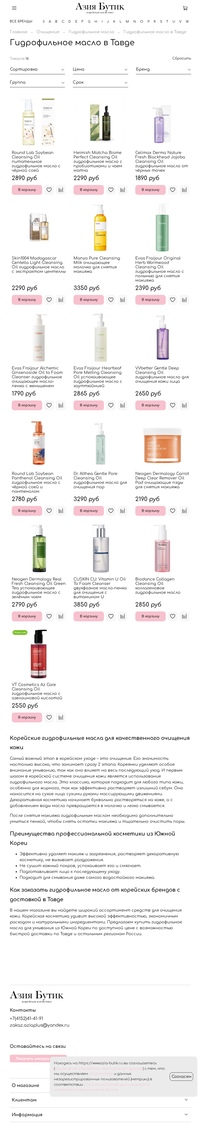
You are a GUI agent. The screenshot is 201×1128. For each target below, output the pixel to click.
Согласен (181, 1076)
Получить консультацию (38, 1058)
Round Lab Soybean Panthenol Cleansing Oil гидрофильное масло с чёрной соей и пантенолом (37, 483)
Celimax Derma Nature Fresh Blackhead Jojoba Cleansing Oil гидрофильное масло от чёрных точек (161, 162)
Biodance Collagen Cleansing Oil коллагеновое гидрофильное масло (157, 586)
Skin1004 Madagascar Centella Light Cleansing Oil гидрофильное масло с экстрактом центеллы (39, 265)
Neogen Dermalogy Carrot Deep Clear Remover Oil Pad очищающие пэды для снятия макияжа (162, 480)
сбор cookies (101, 1074)
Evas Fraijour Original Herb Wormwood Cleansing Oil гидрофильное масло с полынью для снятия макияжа (159, 269)
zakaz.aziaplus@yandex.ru (39, 1025)
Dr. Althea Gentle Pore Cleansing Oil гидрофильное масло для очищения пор (100, 480)
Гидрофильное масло (91, 32)
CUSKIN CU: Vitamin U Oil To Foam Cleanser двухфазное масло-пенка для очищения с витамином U (100, 588)
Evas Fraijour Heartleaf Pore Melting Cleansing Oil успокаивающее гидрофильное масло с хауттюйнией (98, 377)
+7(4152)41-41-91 (26, 1018)
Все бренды (21, 21)
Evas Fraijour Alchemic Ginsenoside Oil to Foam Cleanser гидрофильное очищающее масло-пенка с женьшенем (37, 377)
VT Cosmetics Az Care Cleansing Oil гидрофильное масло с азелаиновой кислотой (37, 691)
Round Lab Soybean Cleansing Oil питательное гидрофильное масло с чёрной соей (36, 162)
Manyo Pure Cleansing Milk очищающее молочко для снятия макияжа (97, 265)
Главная (18, 32)
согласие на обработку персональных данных (99, 1068)
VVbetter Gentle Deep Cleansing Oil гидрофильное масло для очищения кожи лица (162, 375)
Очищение (48, 32)
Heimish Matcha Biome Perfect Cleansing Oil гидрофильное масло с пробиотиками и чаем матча (98, 162)
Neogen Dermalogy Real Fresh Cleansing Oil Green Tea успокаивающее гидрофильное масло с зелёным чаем (39, 588)
